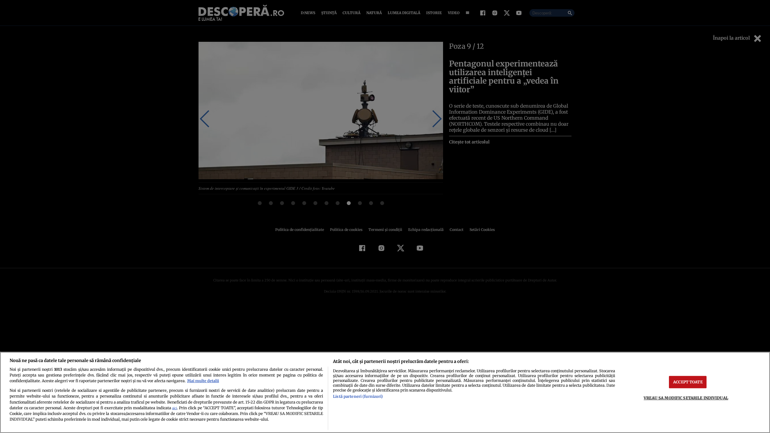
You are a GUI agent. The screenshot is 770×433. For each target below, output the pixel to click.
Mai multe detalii (203, 380)
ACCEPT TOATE (688, 381)
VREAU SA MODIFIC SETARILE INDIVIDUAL (686, 397)
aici (174, 408)
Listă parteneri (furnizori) (358, 396)
